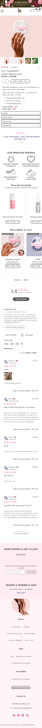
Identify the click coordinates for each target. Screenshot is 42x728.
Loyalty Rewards (15, 640)
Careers (26, 627)
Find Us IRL (29, 640)
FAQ (12, 656)
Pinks (15, 107)
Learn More (21, 592)
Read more (30, 422)
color (6, 344)
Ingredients (7, 125)
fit (22, 344)
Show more (8, 348)
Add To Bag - (13, 222)
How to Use (7, 121)
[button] (21, 688)
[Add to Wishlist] (38, 68)
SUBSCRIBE (31, 572)
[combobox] (29, 353)
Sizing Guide (7, 117)
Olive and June (12, 725)
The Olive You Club (14, 633)
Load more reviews (21, 533)
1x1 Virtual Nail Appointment (21, 708)
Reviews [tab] (17, 280)
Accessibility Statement (21, 663)
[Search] (30, 10)
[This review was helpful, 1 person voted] (32, 525)
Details (5, 113)
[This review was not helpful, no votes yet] (36, 391)
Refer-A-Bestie (21, 554)
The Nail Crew (29, 633)
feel (12, 344)
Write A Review (21, 299)
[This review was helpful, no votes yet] (32, 391)
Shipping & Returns (23, 656)
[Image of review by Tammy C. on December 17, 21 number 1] (8, 376)
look (17, 344)
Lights (14, 109)
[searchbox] (12, 335)
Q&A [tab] (26, 280)
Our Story (17, 627)
